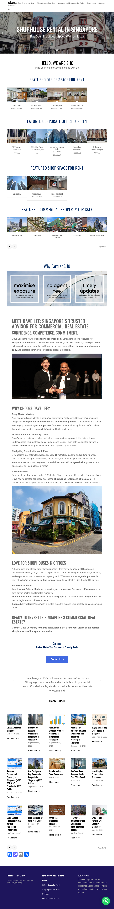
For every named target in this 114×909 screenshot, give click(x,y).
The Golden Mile (17, 235)
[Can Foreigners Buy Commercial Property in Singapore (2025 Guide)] (35, 763)
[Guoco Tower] (37, 183)
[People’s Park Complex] (57, 224)
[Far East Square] (37, 95)
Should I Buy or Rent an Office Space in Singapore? (98, 822)
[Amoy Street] (17, 95)
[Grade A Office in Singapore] (14, 720)
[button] (105, 877)
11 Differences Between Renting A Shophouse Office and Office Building (78, 823)
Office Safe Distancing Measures (53, 820)
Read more (12, 738)
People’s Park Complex (57, 236)
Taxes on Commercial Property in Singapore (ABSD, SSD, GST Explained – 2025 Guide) (14, 780)
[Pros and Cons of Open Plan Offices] (35, 810)
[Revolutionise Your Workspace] (57, 763)
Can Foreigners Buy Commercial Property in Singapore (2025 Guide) (35, 777)
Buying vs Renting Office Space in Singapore (99, 730)
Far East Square (36, 105)
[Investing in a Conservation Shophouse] (99, 763)
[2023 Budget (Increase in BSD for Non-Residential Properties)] (14, 810)
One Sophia (37, 235)
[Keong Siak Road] (57, 183)
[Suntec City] (77, 136)
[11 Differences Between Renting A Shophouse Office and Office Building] (78, 810)
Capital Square (57, 105)
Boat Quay (77, 235)
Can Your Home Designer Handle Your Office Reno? (78, 774)
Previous (2, 33)
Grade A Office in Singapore (14, 729)
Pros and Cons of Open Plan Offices (35, 819)
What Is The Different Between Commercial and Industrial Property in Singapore (78, 735)
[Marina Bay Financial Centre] (57, 136)
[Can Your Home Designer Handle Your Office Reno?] (78, 763)
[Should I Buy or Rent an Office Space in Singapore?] (99, 810)
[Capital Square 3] (77, 95)
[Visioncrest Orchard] (97, 224)
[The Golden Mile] (17, 224)
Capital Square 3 (77, 105)
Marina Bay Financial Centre (57, 148)
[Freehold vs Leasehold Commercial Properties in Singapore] (35, 720)
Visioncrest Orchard (97, 235)
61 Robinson (97, 147)
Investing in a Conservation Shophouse (97, 774)
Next (111, 33)
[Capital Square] (57, 95)
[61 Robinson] (97, 136)
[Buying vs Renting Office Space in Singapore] (99, 720)
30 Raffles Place (37, 147)
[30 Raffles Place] (37, 136)
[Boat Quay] (77, 224)
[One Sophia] (37, 224)
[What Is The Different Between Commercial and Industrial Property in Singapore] (78, 720)
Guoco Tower (36, 194)
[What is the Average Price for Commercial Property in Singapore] (57, 720)
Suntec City (77, 147)
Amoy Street (17, 105)
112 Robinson (17, 147)
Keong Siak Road (57, 194)
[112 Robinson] (17, 136)
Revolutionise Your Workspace (56, 773)
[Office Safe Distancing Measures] (57, 810)
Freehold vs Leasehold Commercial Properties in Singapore (33, 733)
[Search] (9, 9)
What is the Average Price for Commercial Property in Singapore (56, 733)
